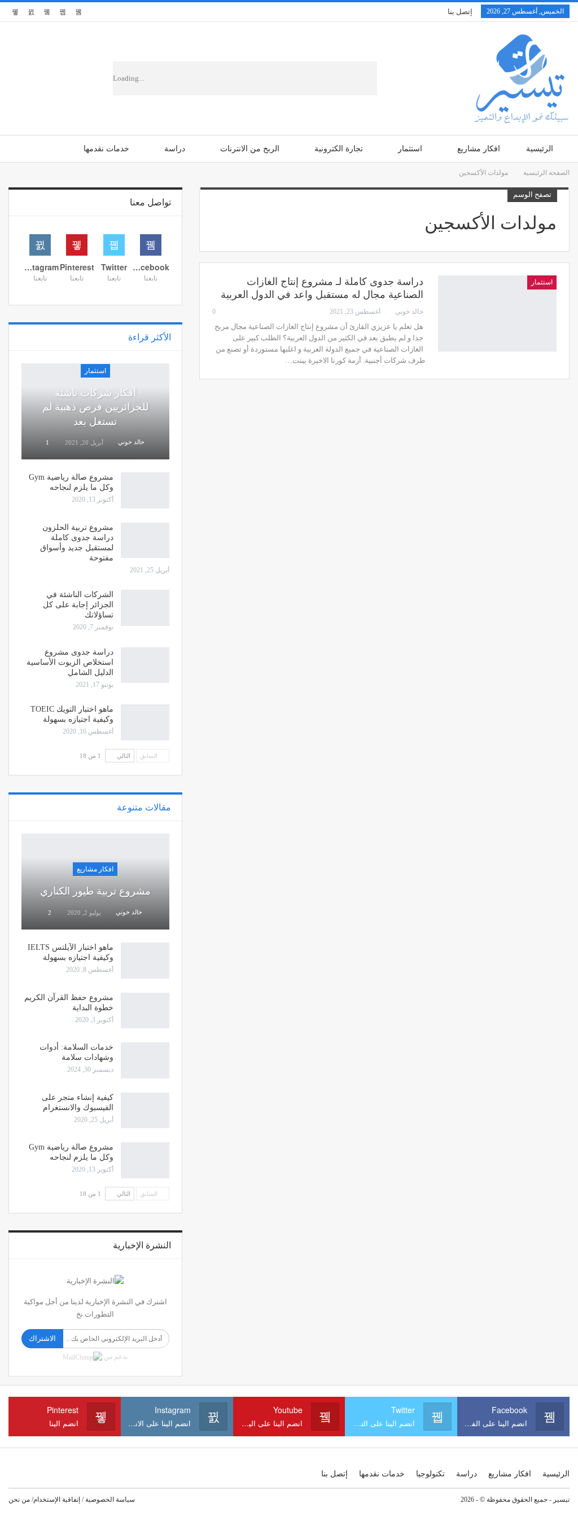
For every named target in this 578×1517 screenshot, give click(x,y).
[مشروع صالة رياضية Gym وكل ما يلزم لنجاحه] (145, 490)
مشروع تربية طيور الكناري (95, 891)
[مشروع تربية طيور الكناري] (95, 881)
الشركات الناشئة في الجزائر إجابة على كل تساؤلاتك (78, 604)
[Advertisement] (276, 78)
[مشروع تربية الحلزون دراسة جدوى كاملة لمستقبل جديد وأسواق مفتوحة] (145, 541)
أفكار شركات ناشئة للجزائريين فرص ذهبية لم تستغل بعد (95, 407)
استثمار (410, 148)
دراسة (174, 148)
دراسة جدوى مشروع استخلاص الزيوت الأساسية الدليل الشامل (70, 662)
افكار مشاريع (478, 148)
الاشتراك (42, 1338)
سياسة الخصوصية (110, 1499)
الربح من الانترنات (249, 148)
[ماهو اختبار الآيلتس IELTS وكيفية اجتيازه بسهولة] (145, 960)
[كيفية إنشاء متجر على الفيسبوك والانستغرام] (145, 1111)
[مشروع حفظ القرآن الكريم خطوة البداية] (145, 1011)
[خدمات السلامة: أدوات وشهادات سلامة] (145, 1060)
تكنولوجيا (430, 1474)
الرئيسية (539, 148)
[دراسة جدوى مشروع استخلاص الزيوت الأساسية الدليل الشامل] (145, 665)
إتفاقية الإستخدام (56, 1499)
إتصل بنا (460, 11)
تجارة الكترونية (338, 148)
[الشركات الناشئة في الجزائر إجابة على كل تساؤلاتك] (145, 608)
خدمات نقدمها (106, 148)
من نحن (19, 1499)
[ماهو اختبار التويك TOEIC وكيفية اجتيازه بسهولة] (145, 722)
